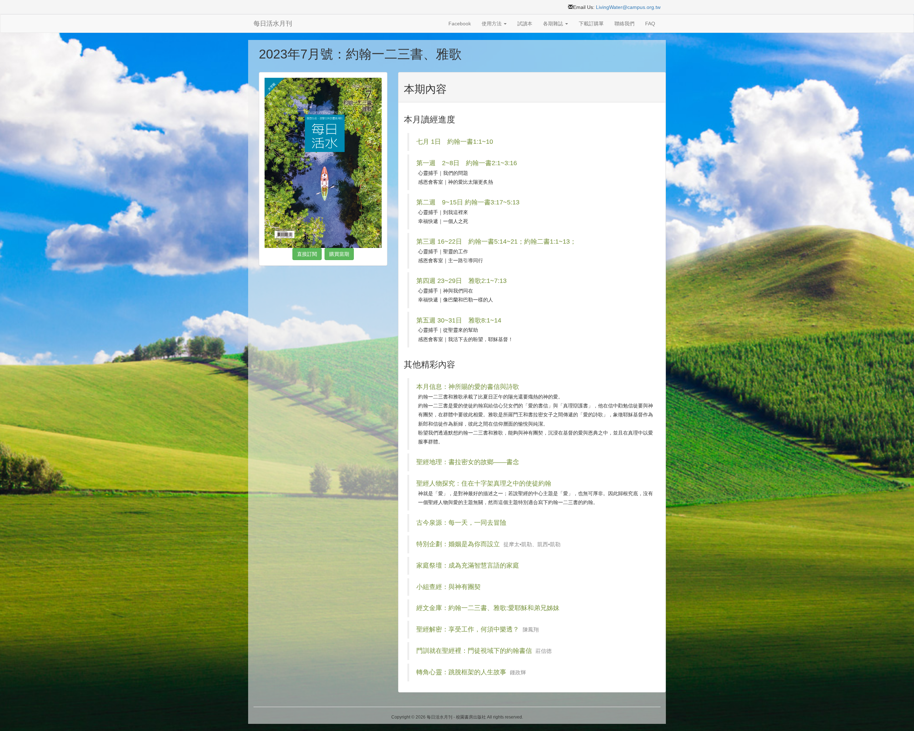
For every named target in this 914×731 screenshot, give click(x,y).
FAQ (650, 23)
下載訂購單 (591, 23)
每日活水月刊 (272, 23)
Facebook (459, 23)
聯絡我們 (624, 23)
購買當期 (339, 254)
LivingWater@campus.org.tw (628, 7)
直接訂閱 (307, 254)
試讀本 (524, 23)
